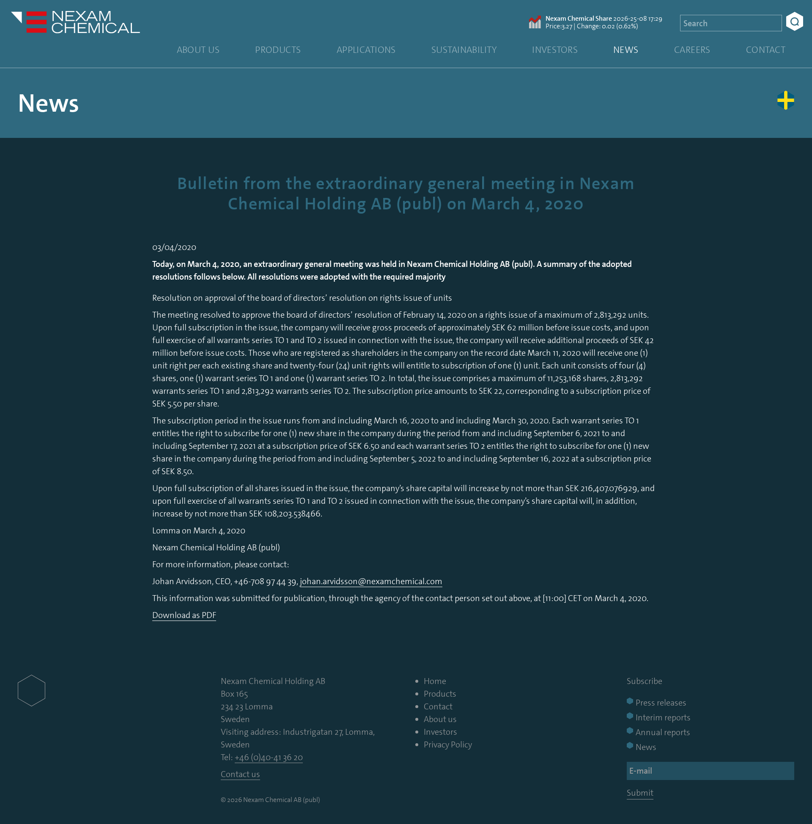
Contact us (240, 774)
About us (198, 50)
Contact (765, 50)
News (626, 50)
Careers (692, 50)
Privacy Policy (448, 744)
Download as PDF (184, 615)
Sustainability (464, 50)
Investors (555, 50)
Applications (366, 50)
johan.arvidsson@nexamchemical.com (371, 581)
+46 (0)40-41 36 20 (269, 757)
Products (278, 50)
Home (435, 681)
